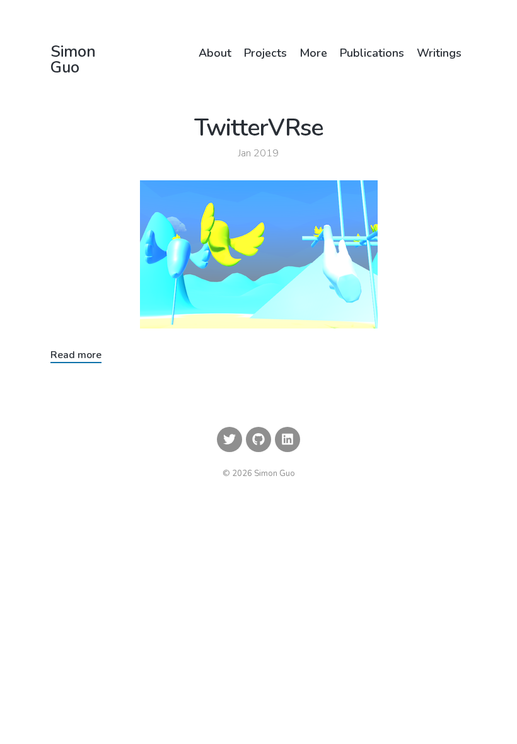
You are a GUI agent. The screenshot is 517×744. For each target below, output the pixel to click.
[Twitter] (229, 439)
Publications (372, 53)
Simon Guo (73, 60)
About (215, 53)
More (313, 53)
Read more (76, 355)
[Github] (258, 439)
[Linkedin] (287, 439)
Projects (265, 53)
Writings (439, 53)
